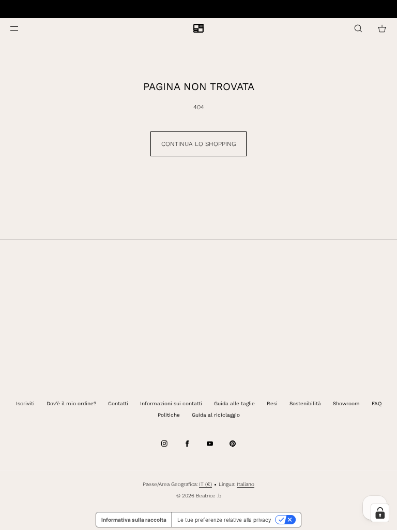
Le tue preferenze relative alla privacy (224, 520)
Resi (272, 403)
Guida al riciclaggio (216, 415)
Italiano (245, 484)
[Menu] (22, 28)
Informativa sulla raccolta (133, 520)
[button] (358, 28)
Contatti (118, 403)
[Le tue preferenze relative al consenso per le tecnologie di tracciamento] (380, 513)
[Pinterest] (232, 443)
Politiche (169, 415)
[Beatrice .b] (198, 28)
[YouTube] (209, 443)
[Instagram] (164, 443)
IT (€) (205, 484)
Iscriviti (25, 403)
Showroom (346, 403)
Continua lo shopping (198, 144)
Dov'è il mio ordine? (71, 403)
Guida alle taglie (234, 403)
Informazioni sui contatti (171, 403)
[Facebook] (187, 443)
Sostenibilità (305, 403)
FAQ (376, 403)
